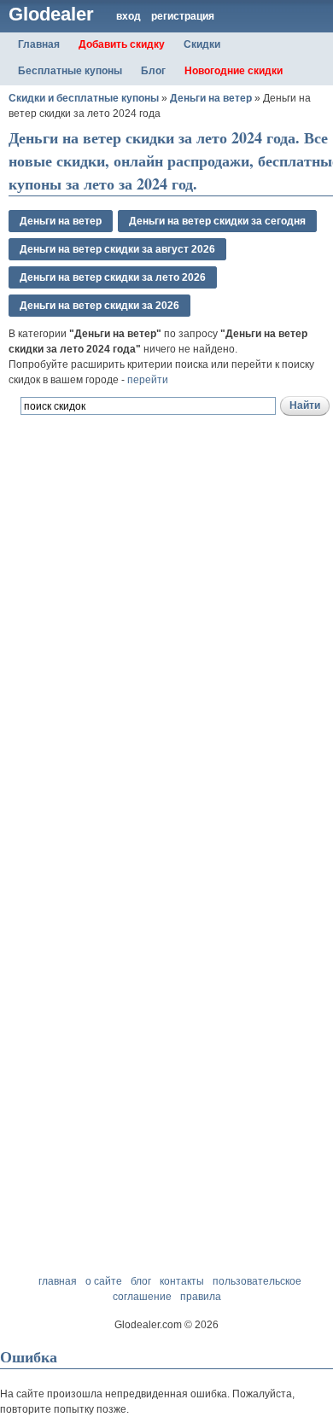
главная (57, 1281)
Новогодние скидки (233, 71)
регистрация (182, 16)
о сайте (103, 1281)
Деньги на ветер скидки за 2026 (99, 306)
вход (128, 16)
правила (200, 1297)
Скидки (202, 44)
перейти (147, 380)
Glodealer (51, 14)
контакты (182, 1281)
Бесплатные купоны (70, 71)
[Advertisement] (166, 650)
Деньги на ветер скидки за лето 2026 (113, 277)
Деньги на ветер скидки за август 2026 (117, 249)
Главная (39, 44)
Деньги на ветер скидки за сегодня (217, 221)
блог (141, 1281)
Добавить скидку (122, 44)
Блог (153, 71)
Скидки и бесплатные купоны (84, 98)
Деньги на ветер (211, 98)
